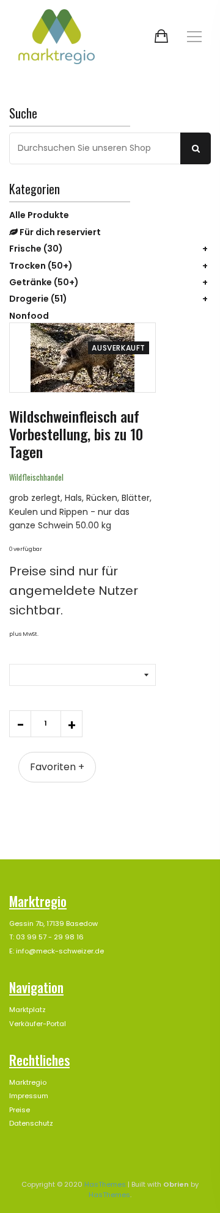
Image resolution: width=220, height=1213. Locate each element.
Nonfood (29, 316)
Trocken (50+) (41, 266)
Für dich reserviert (59, 232)
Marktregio (27, 1082)
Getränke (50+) (44, 282)
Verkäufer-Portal (37, 1024)
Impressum (28, 1096)
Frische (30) (36, 248)
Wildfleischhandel (36, 477)
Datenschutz (31, 1123)
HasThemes (105, 1184)
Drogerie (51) (38, 299)
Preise (19, 1110)
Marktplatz (27, 1009)
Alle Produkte (39, 215)
